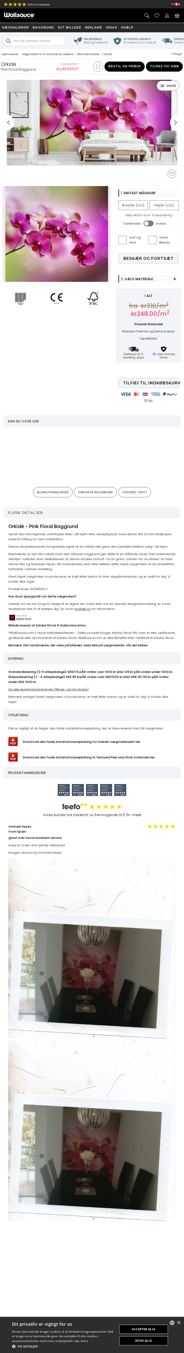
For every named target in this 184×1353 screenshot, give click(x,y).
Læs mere (81, 1341)
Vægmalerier (15, 27)
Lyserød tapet (134, 492)
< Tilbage (176, 54)
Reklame (93, 27)
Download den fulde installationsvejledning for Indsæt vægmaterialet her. (82, 741)
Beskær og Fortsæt (148, 258)
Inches (161, 223)
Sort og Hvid (135, 240)
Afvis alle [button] (143, 1341)
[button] (63, 1346)
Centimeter (132, 223)
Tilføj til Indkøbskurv (151, 383)
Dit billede (69, 27)
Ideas (111, 27)
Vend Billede (164, 240)
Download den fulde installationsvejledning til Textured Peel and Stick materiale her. (89, 757)
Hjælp (127, 27)
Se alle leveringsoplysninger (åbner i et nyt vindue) (48, 689)
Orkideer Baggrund (95, 492)
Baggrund (43, 27)
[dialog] (92, 1335)
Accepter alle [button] (143, 1329)
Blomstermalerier (53, 492)
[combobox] (172, 1322)
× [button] (178, 1323)
